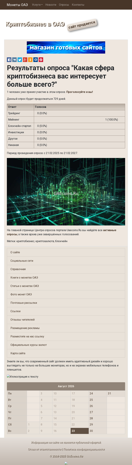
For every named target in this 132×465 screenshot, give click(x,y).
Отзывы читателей (22, 319)
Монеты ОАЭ (17, 5)
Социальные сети (21, 260)
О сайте (15, 252)
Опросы (64, 4)
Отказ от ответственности (44, 449)
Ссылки (15, 311)
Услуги (36, 4)
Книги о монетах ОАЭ (24, 277)
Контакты (78, 4)
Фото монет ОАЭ (21, 294)
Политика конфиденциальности (83, 449)
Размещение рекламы (25, 328)
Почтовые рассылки (23, 302)
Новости (50, 4)
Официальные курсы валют (28, 345)
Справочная (18, 269)
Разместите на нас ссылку (27, 336)
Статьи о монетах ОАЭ (24, 286)
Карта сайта (17, 353)
